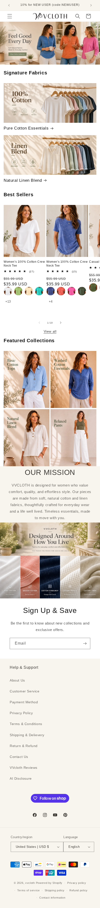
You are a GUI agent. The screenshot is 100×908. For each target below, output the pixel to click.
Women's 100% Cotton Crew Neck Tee (24, 263)
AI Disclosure (21, 778)
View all (50, 331)
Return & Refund (24, 746)
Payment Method (24, 702)
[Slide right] (60, 322)
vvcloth (30, 882)
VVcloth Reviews (23, 768)
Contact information (52, 897)
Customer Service (25, 691)
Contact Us (19, 757)
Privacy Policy (21, 713)
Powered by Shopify (49, 882)
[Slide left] (39, 322)
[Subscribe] (84, 643)
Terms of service (28, 890)
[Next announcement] (91, 5)
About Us (17, 680)
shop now (50, 43)
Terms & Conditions (26, 724)
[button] (9, 16)
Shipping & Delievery (27, 735)
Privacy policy (76, 882)
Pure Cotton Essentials (26, 128)
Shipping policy (55, 890)
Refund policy (78, 890)
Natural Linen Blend (23, 180)
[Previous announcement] (9, 5)
